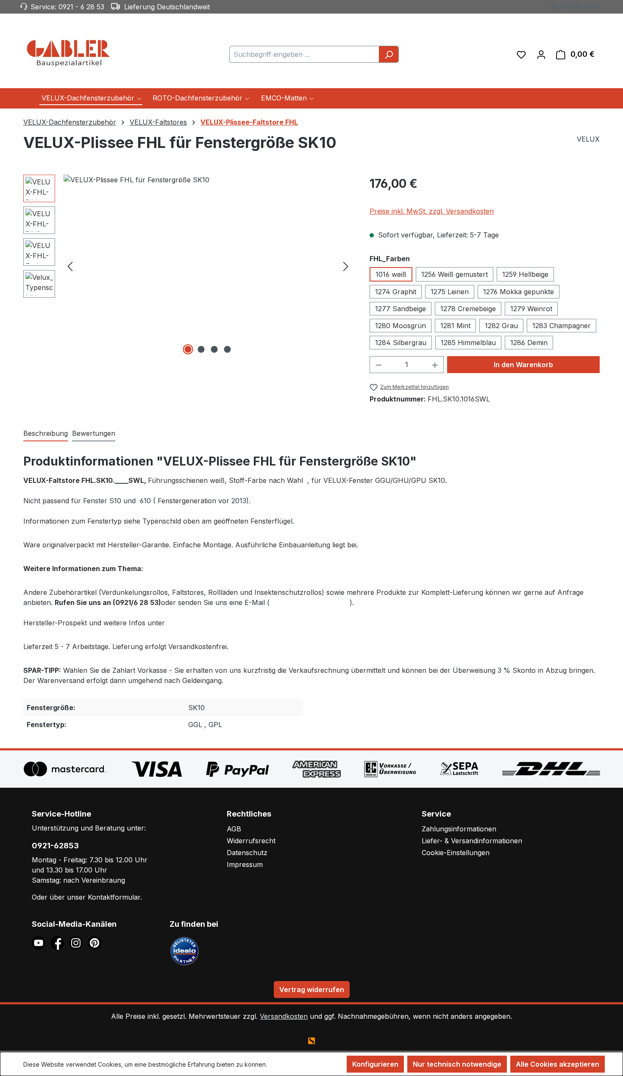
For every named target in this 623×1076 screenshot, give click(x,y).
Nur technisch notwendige (457, 1064)
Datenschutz (247, 852)
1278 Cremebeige (468, 308)
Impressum (245, 864)
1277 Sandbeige (400, 308)
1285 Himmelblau (468, 342)
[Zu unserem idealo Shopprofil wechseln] (184, 950)
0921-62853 (55, 845)
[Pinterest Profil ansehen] (96, 942)
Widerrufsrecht (251, 840)
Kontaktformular (114, 897)
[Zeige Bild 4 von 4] (227, 349)
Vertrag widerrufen (311, 989)
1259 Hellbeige (525, 274)
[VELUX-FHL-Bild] (208, 266)
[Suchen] (389, 54)
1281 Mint (455, 325)
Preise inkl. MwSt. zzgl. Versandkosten (432, 211)
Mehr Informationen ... (298, 1064)
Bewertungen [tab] (93, 433)
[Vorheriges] (70, 265)
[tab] (45, 433)
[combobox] (304, 54)
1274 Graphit (395, 291)
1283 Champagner (561, 325)
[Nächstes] (345, 265)
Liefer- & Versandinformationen (472, 840)
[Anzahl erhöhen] (435, 364)
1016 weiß (390, 274)
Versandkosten (284, 1016)
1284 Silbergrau (400, 342)
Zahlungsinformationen (459, 829)
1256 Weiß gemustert (454, 274)
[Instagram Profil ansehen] (78, 942)
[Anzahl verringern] (378, 364)
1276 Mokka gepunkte (518, 291)
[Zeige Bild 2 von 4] (201, 349)
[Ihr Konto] (541, 54)
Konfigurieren (375, 1064)
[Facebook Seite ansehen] (59, 942)
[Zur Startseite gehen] (70, 52)
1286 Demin (529, 342)
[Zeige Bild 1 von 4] (188, 349)
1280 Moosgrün (400, 325)
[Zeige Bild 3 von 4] (214, 349)
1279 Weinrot (531, 308)
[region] (188, 266)
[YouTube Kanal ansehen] (41, 942)
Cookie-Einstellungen (456, 852)
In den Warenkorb (523, 364)
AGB (234, 829)
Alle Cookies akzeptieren (557, 1064)
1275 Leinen (450, 291)
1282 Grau (501, 325)
